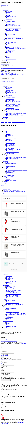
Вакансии (8, 17)
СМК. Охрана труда (11, 16)
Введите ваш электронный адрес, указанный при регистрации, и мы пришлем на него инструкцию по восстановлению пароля (14, 385)
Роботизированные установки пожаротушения (13, 26)
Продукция (6, 20)
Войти (2, 357)
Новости (5, 41)
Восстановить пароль (6, 389)
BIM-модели (6, 189)
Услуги (5, 33)
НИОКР (8, 15)
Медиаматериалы (10, 44)
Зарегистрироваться (5, 380)
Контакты (5, 60)
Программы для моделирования (11, 190)
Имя (2, 367)
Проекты (5, 39)
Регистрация (4, 348)
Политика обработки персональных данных (11, 339)
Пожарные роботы (10, 24)
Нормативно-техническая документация (13, 187)
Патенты (8, 52)
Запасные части (10, 32)
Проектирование (10, 34)
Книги (8, 57)
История (8, 12)
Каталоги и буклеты (11, 59)
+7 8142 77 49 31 (13, 73)
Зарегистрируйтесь (5, 359)
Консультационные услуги (12, 37)
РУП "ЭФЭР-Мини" (14, 292)
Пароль (2, 352)
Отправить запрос (5, 75)
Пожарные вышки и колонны (13, 28)
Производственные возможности (14, 38)
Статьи (8, 56)
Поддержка (6, 46)
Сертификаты (9, 51)
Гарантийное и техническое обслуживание (16, 48)
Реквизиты (9, 19)
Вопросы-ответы (10, 50)
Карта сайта (14, 341)
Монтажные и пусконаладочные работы (16, 35)
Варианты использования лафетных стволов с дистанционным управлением (14, 192)
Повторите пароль (5, 373)
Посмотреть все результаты (7, 81)
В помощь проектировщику (13, 47)
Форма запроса (10, 53)
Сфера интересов (5, 376)
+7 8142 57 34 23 (5, 64)
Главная (2, 122)
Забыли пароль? (4, 355)
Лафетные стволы (10, 21)
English (6, 5)
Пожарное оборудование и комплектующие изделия (12, 30)
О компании (9, 11)
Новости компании (11, 42)
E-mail (2, 350)
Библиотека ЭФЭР (8, 55)
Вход (2, 363)
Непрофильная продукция (12, 109)
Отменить (14, 389)
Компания (5, 10)
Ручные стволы (10, 23)
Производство (9, 14)
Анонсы (8, 43)
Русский (3, 5)
